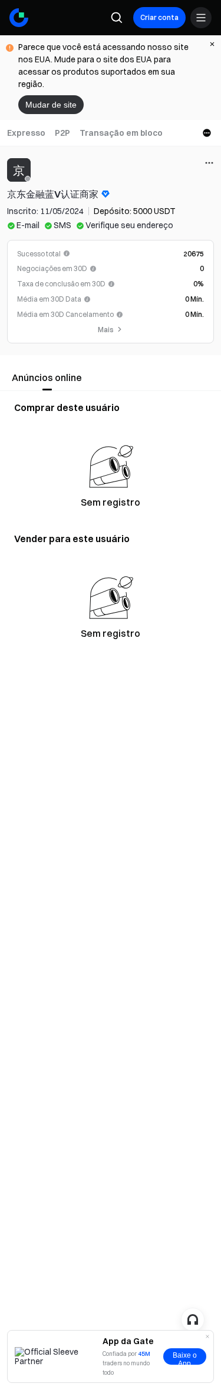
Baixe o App (185, 1358)
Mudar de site (51, 104)
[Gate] (18, 17)
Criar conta (159, 17)
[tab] (26, 133)
